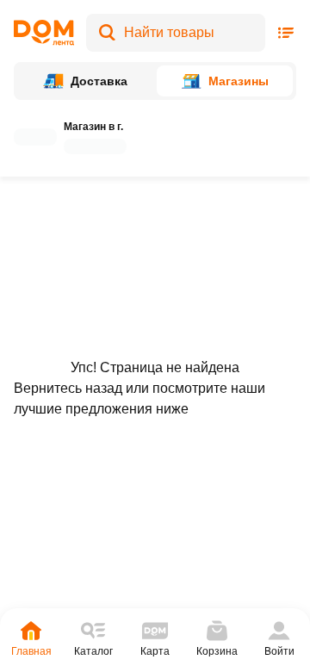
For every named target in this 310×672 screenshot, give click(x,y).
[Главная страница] (44, 33)
